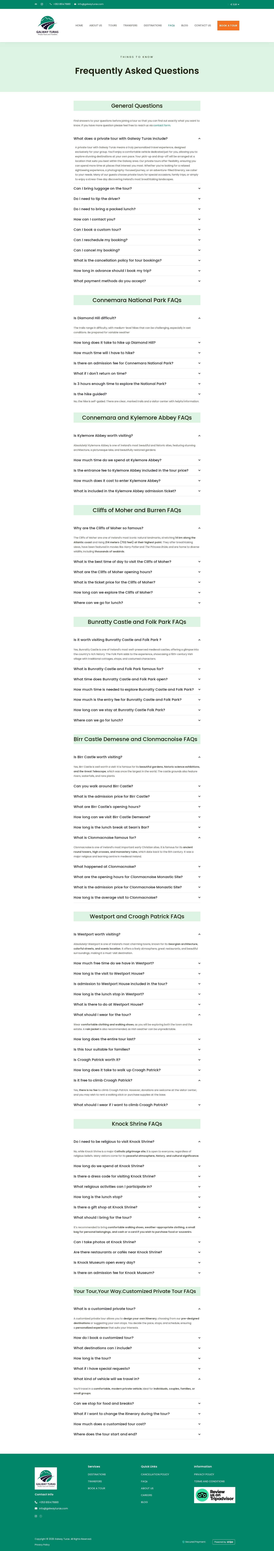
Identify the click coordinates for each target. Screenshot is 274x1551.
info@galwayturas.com (91, 4)
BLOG (184, 25)
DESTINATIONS (153, 25)
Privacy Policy (42, 1544)
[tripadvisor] (36, 4)
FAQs (171, 25)
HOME (79, 25)
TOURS (112, 25)
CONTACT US (203, 25)
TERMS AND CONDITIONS (209, 1481)
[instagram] (42, 4)
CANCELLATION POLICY (155, 1474)
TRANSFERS (130, 25)
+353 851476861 (62, 4)
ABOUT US (95, 25)
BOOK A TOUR (228, 25)
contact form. (162, 125)
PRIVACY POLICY (204, 1474)
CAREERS (146, 1495)
